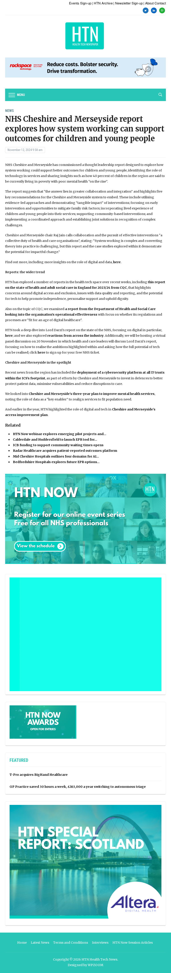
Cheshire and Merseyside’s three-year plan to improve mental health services (92, 394)
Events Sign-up (80, 3)
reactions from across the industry (75, 336)
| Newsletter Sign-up (128, 3)
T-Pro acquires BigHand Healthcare (39, 775)
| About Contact (154, 3)
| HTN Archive (102, 3)
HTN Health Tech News (99, 959)
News (9, 111)
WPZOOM (95, 965)
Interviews (100, 943)
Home (22, 943)
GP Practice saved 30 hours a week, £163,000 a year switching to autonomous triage (78, 787)
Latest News (40, 943)
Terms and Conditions (70, 943)
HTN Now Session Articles (132, 943)
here (117, 262)
